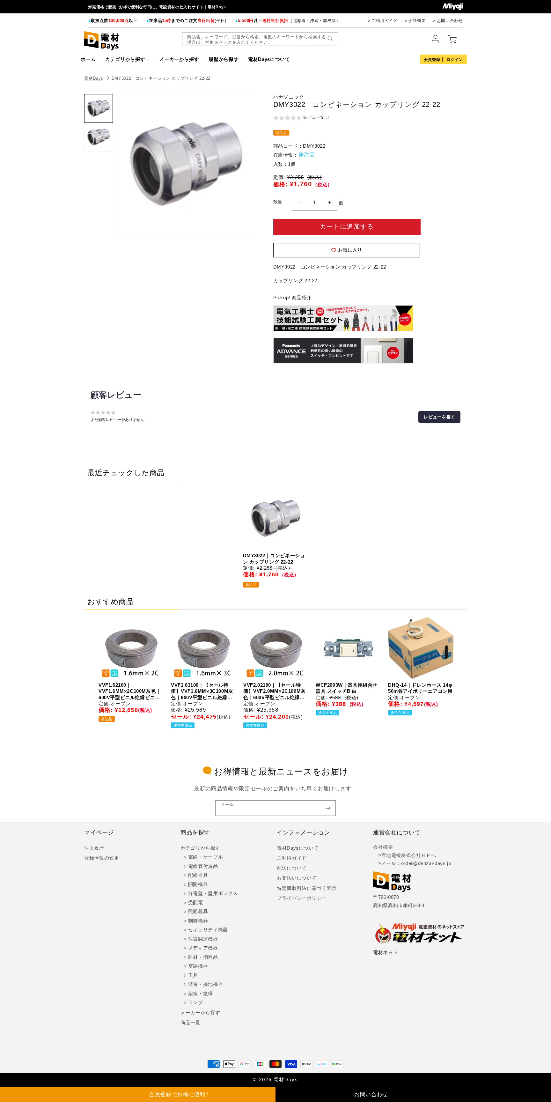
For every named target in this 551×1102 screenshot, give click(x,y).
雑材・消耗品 (203, 957)
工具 (193, 975)
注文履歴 (94, 848)
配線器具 (198, 875)
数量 (278, 201)
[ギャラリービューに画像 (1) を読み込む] (98, 108)
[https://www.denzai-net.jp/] (420, 933)
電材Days (93, 78)
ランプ (195, 1002)
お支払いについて (297, 878)
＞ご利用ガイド (382, 20)
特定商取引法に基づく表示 (307, 888)
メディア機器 (203, 947)
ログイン (454, 59)
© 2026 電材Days (275, 1079)
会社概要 (383, 847)
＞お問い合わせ (447, 20)
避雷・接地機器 (205, 984)
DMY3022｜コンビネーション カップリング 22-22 (161, 78)
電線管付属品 (203, 866)
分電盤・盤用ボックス (213, 893)
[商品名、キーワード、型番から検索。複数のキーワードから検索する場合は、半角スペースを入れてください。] (330, 39)
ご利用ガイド (292, 858)
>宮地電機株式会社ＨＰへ (404, 855)
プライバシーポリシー (302, 898)
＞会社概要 (415, 20)
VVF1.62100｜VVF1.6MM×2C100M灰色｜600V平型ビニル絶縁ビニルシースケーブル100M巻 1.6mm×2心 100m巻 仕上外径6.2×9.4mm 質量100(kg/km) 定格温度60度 (130, 691)
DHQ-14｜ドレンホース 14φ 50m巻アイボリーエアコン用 (420, 688)
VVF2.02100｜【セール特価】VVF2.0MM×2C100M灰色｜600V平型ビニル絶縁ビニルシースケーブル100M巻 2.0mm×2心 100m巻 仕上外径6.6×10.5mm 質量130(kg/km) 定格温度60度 (274, 691)
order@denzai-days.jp (426, 863)
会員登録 (432, 59)
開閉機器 (198, 884)
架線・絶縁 (200, 993)
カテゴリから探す (200, 848)
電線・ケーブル (205, 857)
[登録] (328, 808)
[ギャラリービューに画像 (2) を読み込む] (98, 137)
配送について (292, 868)
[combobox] (260, 39)
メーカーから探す (200, 1012)
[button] (301, 118)
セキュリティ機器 (208, 929)
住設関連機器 (203, 939)
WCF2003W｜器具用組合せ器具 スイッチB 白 (347, 688)
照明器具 (198, 911)
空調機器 (198, 966)
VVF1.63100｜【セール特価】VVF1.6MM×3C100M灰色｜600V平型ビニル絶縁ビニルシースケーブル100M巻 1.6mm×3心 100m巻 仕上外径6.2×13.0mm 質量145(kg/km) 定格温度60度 (202, 691)
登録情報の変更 (101, 858)
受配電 (195, 902)
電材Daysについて (298, 848)
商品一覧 (190, 1022)
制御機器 (198, 920)
